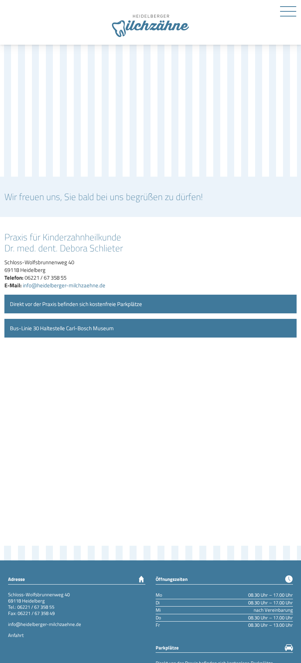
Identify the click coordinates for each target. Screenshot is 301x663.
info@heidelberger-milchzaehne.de (64, 285)
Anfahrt (16, 635)
